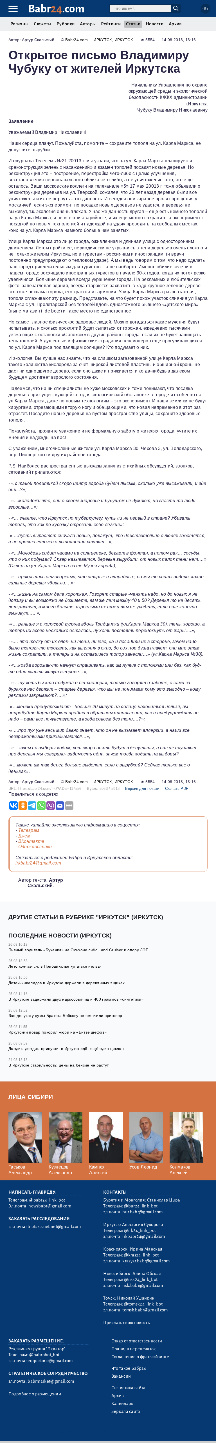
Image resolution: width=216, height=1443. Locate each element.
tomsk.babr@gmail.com (145, 1310)
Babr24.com (76, 39)
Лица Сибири (30, 1097)
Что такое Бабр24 (128, 1368)
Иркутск (102, 39)
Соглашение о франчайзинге (140, 1357)
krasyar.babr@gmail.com (146, 1261)
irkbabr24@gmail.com (38, 863)
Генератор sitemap (136, 1431)
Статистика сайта (128, 1388)
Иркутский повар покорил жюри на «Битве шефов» (57, 1032)
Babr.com (56, 9)
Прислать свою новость (126, 1322)
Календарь (122, 1403)
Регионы (19, 23)
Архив (175, 23)
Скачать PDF (176, 788)
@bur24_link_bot (141, 1206)
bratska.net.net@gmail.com (54, 1226)
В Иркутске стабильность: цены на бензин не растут (58, 1065)
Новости (154, 23)
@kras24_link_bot (141, 1255)
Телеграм (28, 830)
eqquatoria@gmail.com (50, 1360)
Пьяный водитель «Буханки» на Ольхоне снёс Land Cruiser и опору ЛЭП (78, 950)
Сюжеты (42, 23)
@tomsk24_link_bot (143, 1304)
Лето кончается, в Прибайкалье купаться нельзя (55, 966)
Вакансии (121, 1376)
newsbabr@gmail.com (49, 1206)
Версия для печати (142, 788)
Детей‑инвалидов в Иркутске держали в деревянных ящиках (66, 983)
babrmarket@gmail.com (51, 1381)
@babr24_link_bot (47, 1200)
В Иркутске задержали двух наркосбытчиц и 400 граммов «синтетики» (75, 999)
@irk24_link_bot (140, 1230)
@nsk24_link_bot (141, 1279)
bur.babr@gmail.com (142, 1212)
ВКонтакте (31, 841)
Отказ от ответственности (136, 1341)
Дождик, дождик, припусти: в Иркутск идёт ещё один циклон (66, 1048)
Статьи (133, 23)
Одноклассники (35, 846)
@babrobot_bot (44, 1355)
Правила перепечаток (133, 1349)
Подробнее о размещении (34, 1394)
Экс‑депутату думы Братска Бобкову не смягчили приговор (65, 1015)
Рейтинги (111, 23)
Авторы (88, 23)
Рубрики (66, 23)
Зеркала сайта (125, 1411)
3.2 (43, 1431)
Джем (24, 836)
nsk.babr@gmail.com (142, 1285)
